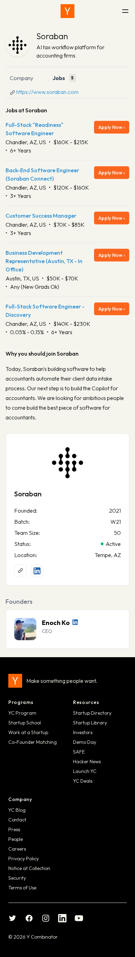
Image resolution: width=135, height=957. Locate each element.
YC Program (22, 713)
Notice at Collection (29, 868)
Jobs (59, 78)
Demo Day (84, 742)
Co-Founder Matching (32, 742)
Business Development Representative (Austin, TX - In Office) (44, 261)
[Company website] (20, 571)
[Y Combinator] (67, 11)
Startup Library (90, 723)
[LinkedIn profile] (37, 571)
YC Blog (17, 810)
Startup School (24, 723)
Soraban (52, 36)
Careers (17, 849)
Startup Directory (92, 713)
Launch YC (85, 771)
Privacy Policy (23, 858)
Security (17, 878)
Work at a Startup (28, 732)
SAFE (79, 752)
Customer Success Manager (41, 215)
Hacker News (87, 761)
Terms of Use (22, 888)
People (15, 839)
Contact (17, 820)
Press (14, 829)
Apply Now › (111, 127)
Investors (82, 732)
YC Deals (82, 781)
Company (21, 78)
